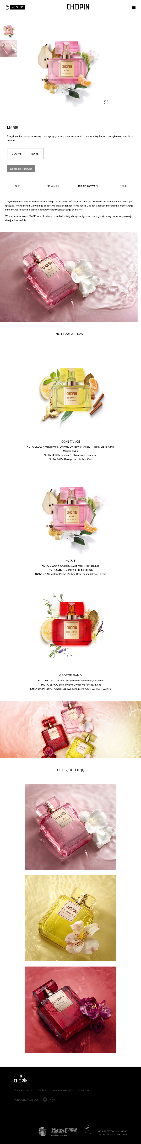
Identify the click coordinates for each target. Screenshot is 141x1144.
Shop (19, 7)
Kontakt (42, 1089)
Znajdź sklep (85, 1089)
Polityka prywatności (62, 1089)
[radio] (16, 153)
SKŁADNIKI (53, 186)
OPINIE (123, 186)
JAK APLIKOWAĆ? (88, 186)
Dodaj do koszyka (21, 168)
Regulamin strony (24, 1089)
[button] (106, 65)
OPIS (17, 186)
